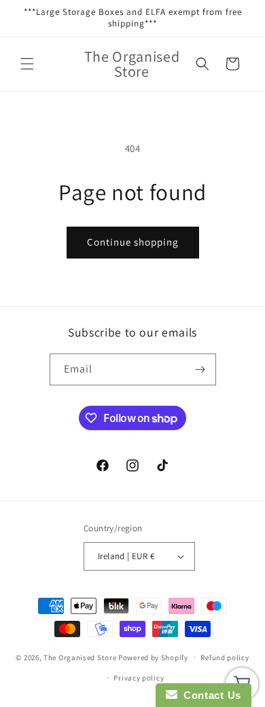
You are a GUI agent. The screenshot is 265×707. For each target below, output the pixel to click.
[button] (27, 64)
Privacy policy (138, 678)
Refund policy (224, 657)
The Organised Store (79, 657)
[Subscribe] (200, 369)
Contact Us (209, 695)
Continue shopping (133, 241)
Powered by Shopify (153, 657)
